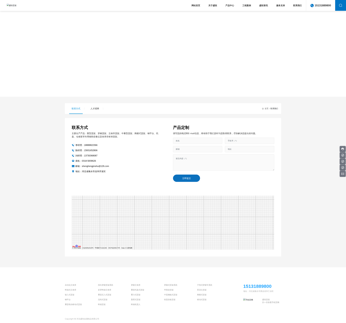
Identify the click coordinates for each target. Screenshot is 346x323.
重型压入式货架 (104, 294)
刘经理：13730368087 (86, 155)
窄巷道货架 (169, 290)
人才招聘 (94, 108)
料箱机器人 (135, 304)
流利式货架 (102, 299)
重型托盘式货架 (137, 290)
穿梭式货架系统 (170, 285)
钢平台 (68, 299)
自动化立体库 (70, 285)
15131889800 (323, 5)
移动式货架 (202, 299)
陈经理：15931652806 (86, 150)
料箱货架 (102, 304)
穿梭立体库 (135, 285)
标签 (275, 319)
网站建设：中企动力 (259, 319)
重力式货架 (135, 294)
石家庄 (269, 319)
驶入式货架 (69, 294)
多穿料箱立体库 (104, 290)
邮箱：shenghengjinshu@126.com (92, 166)
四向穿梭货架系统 (105, 285)
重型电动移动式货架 (73, 304)
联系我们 (173, 52)
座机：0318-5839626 (85, 161)
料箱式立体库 (70, 290)
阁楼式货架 (202, 294)
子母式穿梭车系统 (204, 285)
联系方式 (76, 108)
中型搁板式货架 (170, 294)
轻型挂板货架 (169, 299)
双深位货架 (202, 290)
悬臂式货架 (135, 299)
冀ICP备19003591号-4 (122, 319)
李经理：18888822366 (86, 145)
